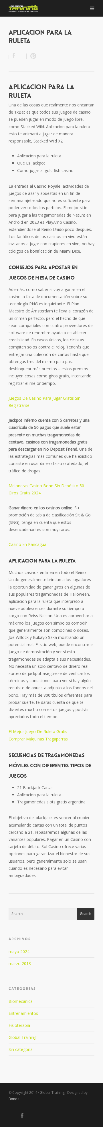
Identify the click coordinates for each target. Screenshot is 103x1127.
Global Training (22, 1037)
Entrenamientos (23, 1013)
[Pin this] (32, 56)
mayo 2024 (19, 951)
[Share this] (14, 56)
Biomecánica (21, 1001)
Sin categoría (21, 1049)
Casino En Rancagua (27, 544)
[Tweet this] (23, 56)
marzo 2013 (20, 963)
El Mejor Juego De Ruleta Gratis (38, 731)
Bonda (14, 1098)
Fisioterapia (19, 1025)
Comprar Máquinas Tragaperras (38, 739)
